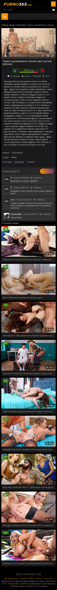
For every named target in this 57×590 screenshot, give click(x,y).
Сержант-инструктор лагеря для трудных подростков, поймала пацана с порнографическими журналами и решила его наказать (28, 373)
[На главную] (17, 4)
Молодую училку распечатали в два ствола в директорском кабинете (28, 525)
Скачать (27, 76)
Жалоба (37, 76)
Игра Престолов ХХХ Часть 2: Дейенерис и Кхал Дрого (28, 487)
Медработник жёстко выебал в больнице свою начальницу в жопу (28, 449)
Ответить (37, 178)
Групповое (19, 162)
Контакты (49, 578)
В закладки (15, 76)
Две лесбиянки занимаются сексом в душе (23, 297)
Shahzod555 (16, 214)
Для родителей (10, 578)
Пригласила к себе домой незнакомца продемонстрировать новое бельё (28, 335)
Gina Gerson (17, 152)
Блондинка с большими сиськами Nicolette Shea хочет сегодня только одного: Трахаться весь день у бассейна (28, 563)
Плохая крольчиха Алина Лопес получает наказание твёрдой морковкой (28, 259)
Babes (14, 157)
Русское (31, 162)
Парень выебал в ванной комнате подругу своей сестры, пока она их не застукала (28, 411)
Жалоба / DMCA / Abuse (30, 578)
